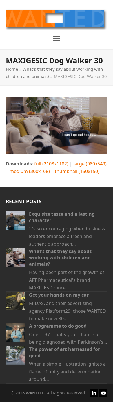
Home (12, 69)
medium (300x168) (30, 171)
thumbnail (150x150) (77, 171)
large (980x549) (90, 164)
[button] (56, 38)
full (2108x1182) (51, 164)
